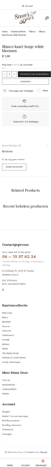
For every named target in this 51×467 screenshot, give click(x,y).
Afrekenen (25, 81)
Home (5, 31)
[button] (47, 18)
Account (29, 6)
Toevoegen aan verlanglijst (21, 90)
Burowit (44, 452)
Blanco (32, 31)
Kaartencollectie (18, 31)
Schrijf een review (14, 167)
